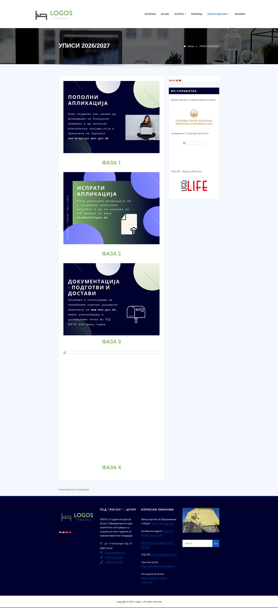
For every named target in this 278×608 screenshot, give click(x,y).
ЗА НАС (165, 14)
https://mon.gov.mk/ (163, 523)
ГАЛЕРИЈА (196, 14)
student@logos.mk (115, 552)
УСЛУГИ (179, 14)
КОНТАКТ (240, 14)
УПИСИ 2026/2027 (217, 14)
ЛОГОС (84, 5)
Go (215, 543)
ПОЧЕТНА (150, 14)
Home (190, 46)
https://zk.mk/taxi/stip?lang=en (158, 566)
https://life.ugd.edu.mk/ (164, 554)
